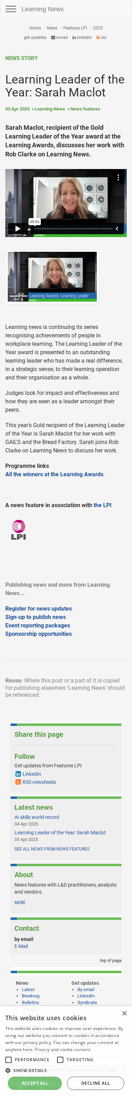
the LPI (103, 505)
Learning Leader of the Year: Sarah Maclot (60, 832)
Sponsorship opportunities (38, 634)
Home (35, 28)
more (20, 902)
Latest (28, 989)
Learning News (42, 9)
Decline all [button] (95, 1083)
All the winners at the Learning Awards (54, 474)
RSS (103, 37)
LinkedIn (84, 37)
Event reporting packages (37, 625)
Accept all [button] (35, 1083)
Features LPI (75, 28)
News (52, 28)
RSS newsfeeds (39, 782)
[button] (66, 1070)
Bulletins (30, 1002)
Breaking (30, 995)
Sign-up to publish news (35, 617)
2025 (98, 28)
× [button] (124, 1013)
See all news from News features (51, 849)
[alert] (66, 1051)
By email (85, 989)
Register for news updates (38, 608)
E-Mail (21, 946)
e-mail (61, 37)
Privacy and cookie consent (62, 1049)
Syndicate (87, 1002)
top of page (110, 960)
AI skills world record (36, 817)
